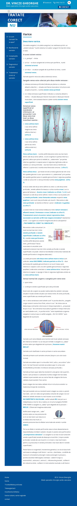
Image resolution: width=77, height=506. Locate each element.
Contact (65, 7)
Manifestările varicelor (13, 49)
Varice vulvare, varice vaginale (15, 495)
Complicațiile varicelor (13, 57)
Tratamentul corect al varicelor (13, 75)
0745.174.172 (60, 3)
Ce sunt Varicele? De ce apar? (13, 39)
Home (7, 477)
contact (7, 499)
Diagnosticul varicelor (13, 65)
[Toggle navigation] (8, 11)
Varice (7, 481)
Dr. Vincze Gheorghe (22, 4)
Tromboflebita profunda (13, 485)
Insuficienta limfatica (12, 492)
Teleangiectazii (10, 488)
